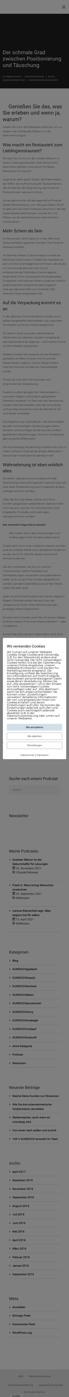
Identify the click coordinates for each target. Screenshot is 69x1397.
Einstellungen (34, 745)
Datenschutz (27, 755)
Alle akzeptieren (34, 727)
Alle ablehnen (34, 736)
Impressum (43, 755)
